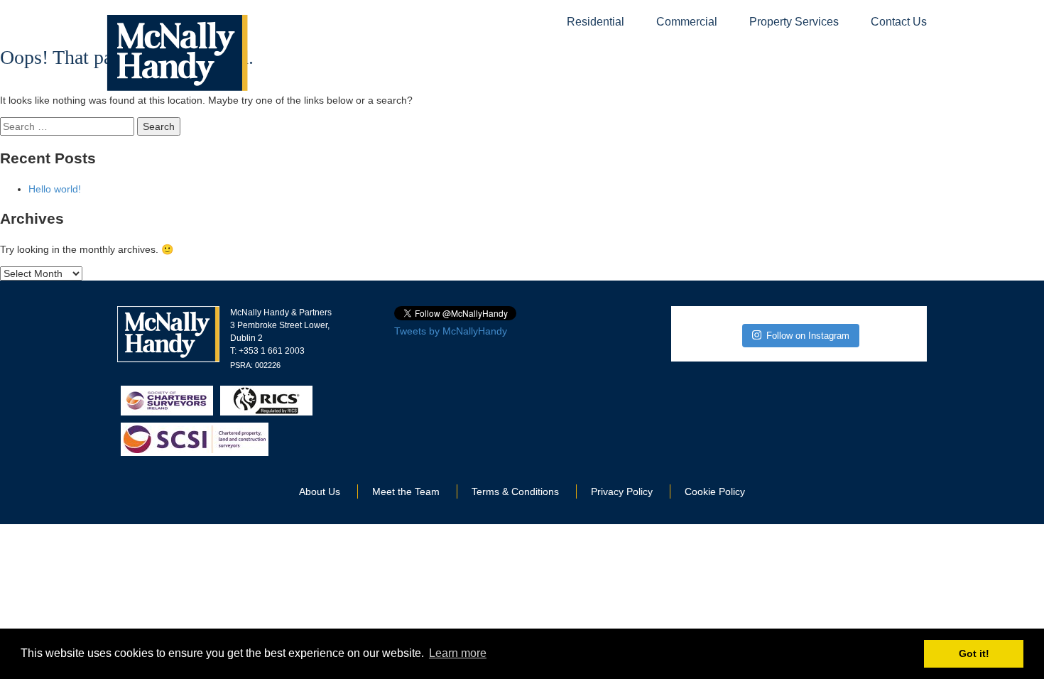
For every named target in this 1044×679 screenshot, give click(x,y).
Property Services (794, 22)
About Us (319, 491)
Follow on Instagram (807, 335)
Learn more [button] (457, 653)
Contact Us (899, 22)
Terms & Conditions (515, 491)
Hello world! (54, 189)
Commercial (686, 22)
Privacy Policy (622, 491)
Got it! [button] (974, 653)
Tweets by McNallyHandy (450, 331)
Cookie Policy (715, 491)
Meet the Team (406, 491)
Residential (595, 22)
